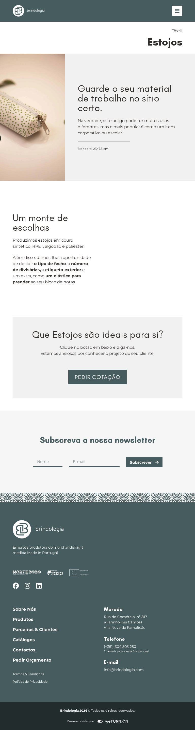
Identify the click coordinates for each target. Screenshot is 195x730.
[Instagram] (27, 585)
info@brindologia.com (124, 669)
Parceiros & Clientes (35, 629)
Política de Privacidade (30, 681)
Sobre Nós (24, 609)
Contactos (24, 649)
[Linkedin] (39, 585)
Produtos (23, 619)
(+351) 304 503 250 (120, 646)
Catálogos (24, 639)
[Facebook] (16, 585)
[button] (97, 377)
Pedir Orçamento (32, 660)
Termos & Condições (28, 674)
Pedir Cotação (98, 377)
